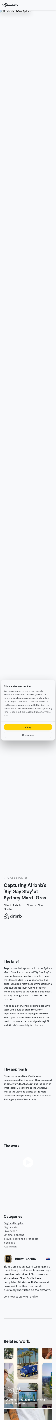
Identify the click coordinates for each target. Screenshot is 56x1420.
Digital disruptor (13, 1223)
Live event (10, 1231)
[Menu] (49, 5)
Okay (28, 727)
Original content (14, 1234)
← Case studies (16, 877)
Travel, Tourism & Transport (21, 1238)
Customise (28, 734)
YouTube (9, 1242)
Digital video (11, 1227)
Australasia (10, 1246)
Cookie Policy (33, 711)
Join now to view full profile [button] (21, 1296)
